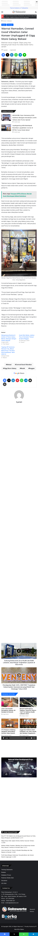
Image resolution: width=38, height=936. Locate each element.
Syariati (5, 52)
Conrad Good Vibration (24, 366)
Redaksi (3, 874)
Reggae (32, 370)
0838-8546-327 (10, 902)
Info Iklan (4, 885)
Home (4, 23)
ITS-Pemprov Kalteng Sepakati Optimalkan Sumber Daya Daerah (8, 733)
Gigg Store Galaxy (10, 370)
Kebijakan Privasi (6, 877)
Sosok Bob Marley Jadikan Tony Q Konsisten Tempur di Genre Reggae (26, 338)
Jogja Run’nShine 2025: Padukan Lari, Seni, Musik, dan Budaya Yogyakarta (28, 733)
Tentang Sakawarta (6, 871)
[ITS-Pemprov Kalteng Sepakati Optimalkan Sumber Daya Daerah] (9, 725)
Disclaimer (4, 882)
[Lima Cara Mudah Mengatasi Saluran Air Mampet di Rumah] (9, 704)
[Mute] (31, 740)
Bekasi (9, 366)
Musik (23, 370)
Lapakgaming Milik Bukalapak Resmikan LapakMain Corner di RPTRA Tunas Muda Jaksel (22, 130)
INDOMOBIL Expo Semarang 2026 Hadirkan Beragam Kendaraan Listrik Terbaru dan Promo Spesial (24, 120)
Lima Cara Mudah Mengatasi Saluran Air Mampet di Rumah (8, 712)
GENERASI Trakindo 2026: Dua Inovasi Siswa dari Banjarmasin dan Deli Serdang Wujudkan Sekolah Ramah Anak (17, 17)
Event (3, 26)
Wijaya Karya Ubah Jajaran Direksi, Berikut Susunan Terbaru (17, 842)
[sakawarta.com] (19, 12)
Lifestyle (9, 23)
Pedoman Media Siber (7, 880)
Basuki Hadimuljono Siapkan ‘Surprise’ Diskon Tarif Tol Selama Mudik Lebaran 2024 (28, 713)
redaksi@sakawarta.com (11, 904)
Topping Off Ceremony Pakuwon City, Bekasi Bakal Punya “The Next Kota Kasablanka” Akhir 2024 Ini (8, 352)
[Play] (4, 740)
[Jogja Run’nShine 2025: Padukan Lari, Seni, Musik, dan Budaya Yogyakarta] (28, 725)
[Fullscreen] (34, 740)
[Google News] (19, 375)
